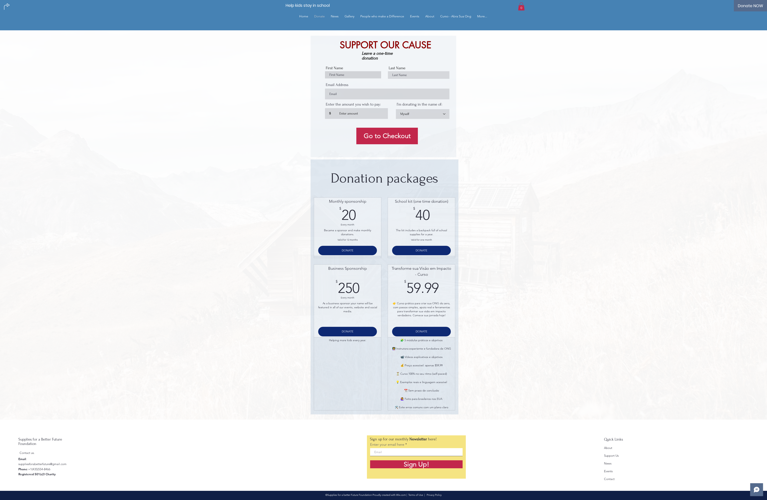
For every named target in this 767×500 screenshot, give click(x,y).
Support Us (611, 456)
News (607, 463)
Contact (609, 479)
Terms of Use (415, 494)
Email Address (337, 85)
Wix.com (401, 494)
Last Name (397, 68)
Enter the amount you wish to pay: (353, 104)
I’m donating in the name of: (419, 104)
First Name (334, 68)
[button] (521, 6)
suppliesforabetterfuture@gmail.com (42, 464)
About (608, 448)
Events (608, 471)
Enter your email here (387, 444)
